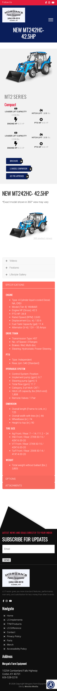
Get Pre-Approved (17, 176)
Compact (10, 104)
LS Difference (14, 628)
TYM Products (14, 624)
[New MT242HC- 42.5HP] (28, 67)
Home (10, 615)
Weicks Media (31, 686)
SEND (6, 560)
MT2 (9, 96)
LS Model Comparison (18, 168)
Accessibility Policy (17, 648)
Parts (9, 640)
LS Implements (14, 619)
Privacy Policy (14, 636)
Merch (10, 644)
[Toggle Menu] (50, 19)
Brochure (14, 160)
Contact (11, 632)
